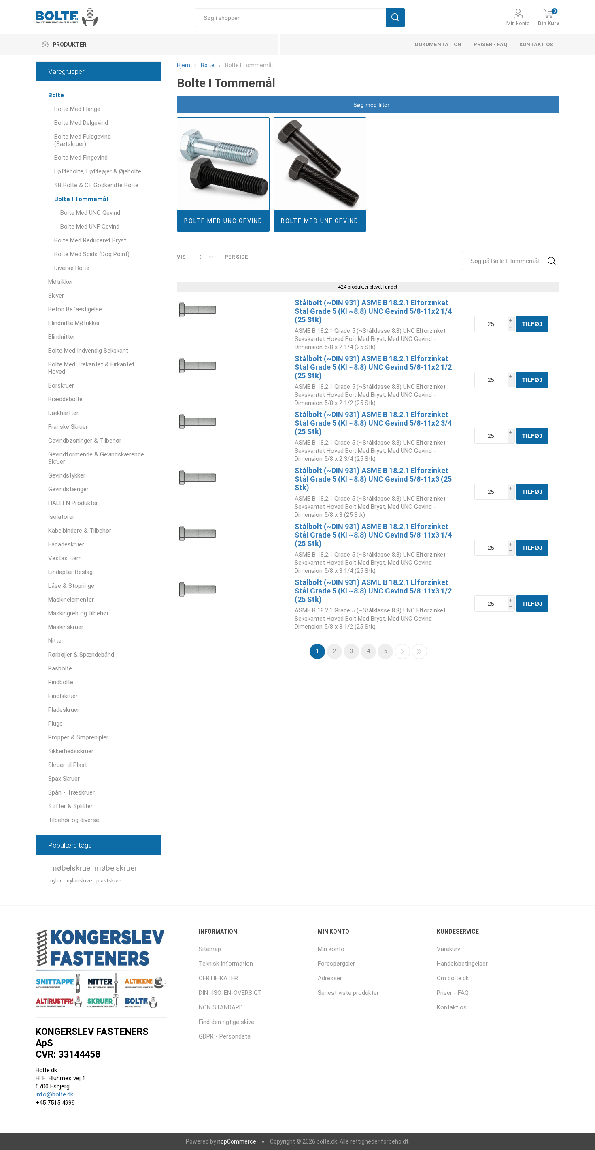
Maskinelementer (71, 599)
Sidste (419, 651)
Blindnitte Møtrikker (74, 323)
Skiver (56, 295)
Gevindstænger (68, 489)
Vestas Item (65, 558)
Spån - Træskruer (71, 792)
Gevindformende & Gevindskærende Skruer (96, 458)
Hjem (183, 65)
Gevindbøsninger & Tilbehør (84, 440)
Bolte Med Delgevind (81, 122)
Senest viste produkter (348, 992)
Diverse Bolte (71, 268)
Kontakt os (536, 44)
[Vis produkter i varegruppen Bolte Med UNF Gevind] (320, 164)
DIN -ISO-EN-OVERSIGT (230, 992)
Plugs (55, 723)
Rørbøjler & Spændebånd (81, 654)
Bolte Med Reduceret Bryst (90, 240)
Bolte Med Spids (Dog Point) (92, 254)
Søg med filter (370, 104)
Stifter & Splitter (70, 806)
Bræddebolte (65, 399)
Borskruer (61, 385)
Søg (395, 17)
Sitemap (210, 949)
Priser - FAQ (490, 44)
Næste (402, 651)
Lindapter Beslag (70, 572)
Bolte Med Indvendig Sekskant (88, 350)
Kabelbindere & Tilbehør (79, 530)
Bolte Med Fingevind (81, 157)
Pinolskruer (63, 696)
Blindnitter (61, 337)
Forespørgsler (336, 963)
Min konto (518, 23)
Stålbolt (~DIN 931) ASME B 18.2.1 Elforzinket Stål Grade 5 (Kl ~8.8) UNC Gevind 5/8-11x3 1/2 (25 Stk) (373, 591)
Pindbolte (60, 682)
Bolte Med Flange (77, 109)
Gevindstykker (66, 475)
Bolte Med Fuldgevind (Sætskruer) (82, 140)
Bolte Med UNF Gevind (320, 221)
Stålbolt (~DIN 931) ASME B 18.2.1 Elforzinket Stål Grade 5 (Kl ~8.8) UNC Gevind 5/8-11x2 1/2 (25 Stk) (373, 367)
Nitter (56, 641)
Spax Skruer (64, 778)
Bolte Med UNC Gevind (223, 221)
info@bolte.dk (54, 1094)
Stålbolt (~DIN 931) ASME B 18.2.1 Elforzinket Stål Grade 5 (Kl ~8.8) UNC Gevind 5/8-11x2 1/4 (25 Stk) (373, 311)
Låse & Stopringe (71, 585)
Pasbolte (60, 668)
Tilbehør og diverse (73, 820)
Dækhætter (63, 413)
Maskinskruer (65, 627)
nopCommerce (236, 1141)
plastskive (108, 880)
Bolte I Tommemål (81, 199)
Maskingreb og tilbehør (78, 613)
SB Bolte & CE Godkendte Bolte (96, 185)
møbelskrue (70, 868)
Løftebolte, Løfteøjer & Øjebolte (97, 171)
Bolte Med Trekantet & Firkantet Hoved (91, 368)
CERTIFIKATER (218, 978)
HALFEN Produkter (73, 503)
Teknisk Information (226, 963)
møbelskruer (115, 868)
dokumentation (438, 44)
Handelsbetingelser (462, 963)
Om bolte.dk (453, 978)
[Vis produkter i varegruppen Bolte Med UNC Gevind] (223, 164)
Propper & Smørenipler (78, 737)
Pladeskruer (63, 709)
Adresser (330, 978)
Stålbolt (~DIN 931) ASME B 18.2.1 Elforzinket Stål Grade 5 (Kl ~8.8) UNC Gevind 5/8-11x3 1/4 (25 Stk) (373, 535)
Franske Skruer (68, 426)
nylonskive (79, 880)
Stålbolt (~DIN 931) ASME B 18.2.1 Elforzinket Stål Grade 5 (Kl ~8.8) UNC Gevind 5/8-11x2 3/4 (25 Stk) (373, 423)
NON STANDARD (221, 1007)
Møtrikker (60, 281)
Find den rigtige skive (226, 1022)
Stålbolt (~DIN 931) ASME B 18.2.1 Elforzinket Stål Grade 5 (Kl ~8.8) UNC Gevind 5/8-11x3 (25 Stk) (373, 479)
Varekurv (448, 949)
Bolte (56, 95)
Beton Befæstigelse (75, 309)
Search (551, 261)
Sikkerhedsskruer (71, 751)
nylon (56, 880)
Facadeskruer (66, 544)
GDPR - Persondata (225, 1036)
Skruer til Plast (67, 765)
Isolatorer (61, 516)
